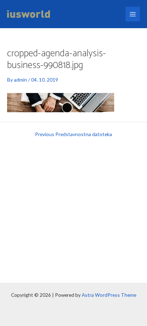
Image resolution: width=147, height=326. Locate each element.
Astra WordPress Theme (109, 295)
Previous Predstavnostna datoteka (73, 134)
